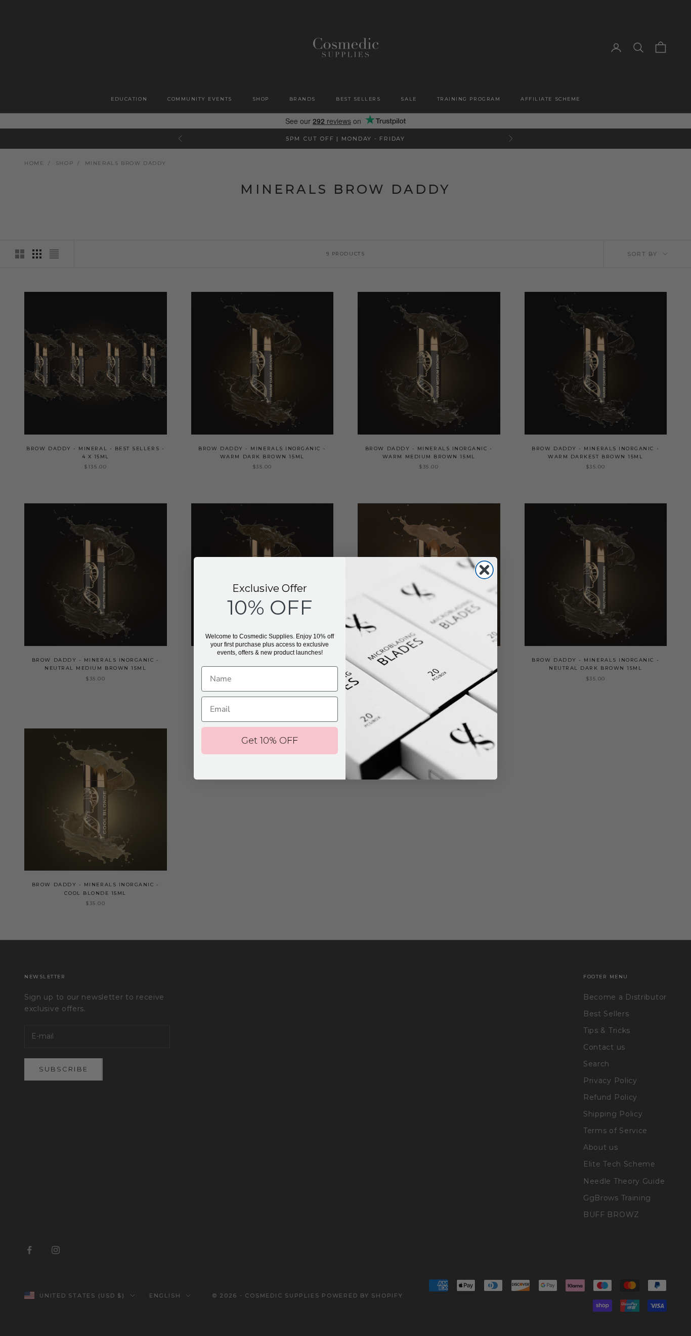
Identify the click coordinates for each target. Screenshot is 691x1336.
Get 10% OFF (269, 740)
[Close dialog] (484, 570)
